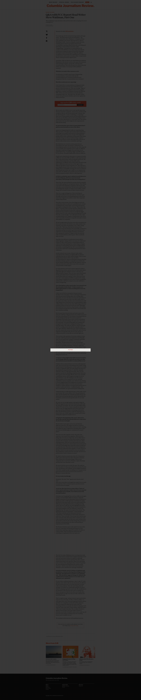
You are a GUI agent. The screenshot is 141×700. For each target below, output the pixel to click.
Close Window (70, 349)
